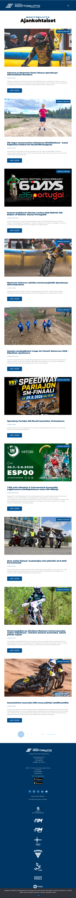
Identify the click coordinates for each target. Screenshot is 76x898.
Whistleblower (38, 773)
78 (42, 734)
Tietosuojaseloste (38, 771)
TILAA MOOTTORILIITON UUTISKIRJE (37, 799)
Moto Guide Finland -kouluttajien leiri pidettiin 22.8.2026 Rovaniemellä (37, 562)
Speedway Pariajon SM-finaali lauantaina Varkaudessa (36, 421)
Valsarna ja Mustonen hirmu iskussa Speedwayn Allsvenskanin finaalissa (32, 74)
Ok (38, 895)
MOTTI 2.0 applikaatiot (38, 776)
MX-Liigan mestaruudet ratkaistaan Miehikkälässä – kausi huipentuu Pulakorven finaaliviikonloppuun (37, 144)
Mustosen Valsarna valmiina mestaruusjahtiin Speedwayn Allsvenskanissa (37, 284)
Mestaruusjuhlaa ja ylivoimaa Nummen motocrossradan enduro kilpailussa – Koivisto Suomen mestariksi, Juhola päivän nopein (36, 633)
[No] (74, 893)
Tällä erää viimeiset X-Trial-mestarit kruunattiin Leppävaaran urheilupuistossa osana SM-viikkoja (32, 488)
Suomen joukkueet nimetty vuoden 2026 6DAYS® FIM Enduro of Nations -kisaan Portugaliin (34, 214)
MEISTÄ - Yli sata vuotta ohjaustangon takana (38, 768)
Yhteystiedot (38, 769)
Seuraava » (52, 734)
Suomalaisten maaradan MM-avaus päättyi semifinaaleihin (38, 703)
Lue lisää (14, 90)
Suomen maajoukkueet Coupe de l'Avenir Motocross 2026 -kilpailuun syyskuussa (37, 352)
